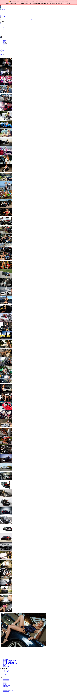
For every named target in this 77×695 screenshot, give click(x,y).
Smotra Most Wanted (6, 685)
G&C (1, 54)
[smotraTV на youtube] (0, 5)
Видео (4, 28)
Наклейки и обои (6, 666)
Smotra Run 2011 (6, 682)
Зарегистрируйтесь (4, 654)
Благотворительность (7, 672)
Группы (4, 45)
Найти (1, 23)
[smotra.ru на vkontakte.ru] (0, 6)
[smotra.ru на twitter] (0, 8)
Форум (4, 32)
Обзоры (4, 27)
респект (1, 53)
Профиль (4, 40)
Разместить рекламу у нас (8, 690)
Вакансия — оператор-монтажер (9, 662)
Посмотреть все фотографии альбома (7, 55)
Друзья (4, 44)
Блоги (4, 26)
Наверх (1, 15)
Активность (5, 46)
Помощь (4, 665)
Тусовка (4, 31)
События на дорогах (7, 673)
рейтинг (2, 50)
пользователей (29, 19)
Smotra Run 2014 (6, 679)
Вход (1, 16)
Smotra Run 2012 (6, 681)
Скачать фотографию (4, 648)
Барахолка (5, 33)
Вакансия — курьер (7, 661)
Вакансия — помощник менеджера (10, 660)
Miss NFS (4, 684)
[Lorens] (1, 37)
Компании (5, 30)
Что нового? (5, 659)
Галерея (4, 43)
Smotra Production (6, 671)
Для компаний (6, 691)
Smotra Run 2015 (6, 670)
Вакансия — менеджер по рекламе (10, 663)
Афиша (4, 29)
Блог (4, 42)
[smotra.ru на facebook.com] (0, 7)
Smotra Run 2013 (6, 680)
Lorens (1, 38)
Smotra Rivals (5, 686)
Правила (4, 664)
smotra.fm (4, 674)
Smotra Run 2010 (6, 683)
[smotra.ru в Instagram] (2, 9)
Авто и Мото (5, 25)
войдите (11, 654)
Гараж (4, 41)
